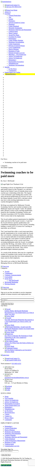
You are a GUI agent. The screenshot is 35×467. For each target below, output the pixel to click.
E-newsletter (8, 277)
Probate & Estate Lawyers (17, 53)
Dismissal (11, 24)
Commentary (13, 70)
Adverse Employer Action (17, 22)
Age (10, 17)
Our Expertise (9, 398)
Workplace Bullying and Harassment (20, 30)
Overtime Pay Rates (15, 37)
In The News (13, 69)
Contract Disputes (10, 435)
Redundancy (12, 60)
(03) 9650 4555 (16, 7)
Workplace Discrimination (13, 433)
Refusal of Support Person (17, 46)
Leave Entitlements (14, 47)
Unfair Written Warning (16, 40)
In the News (8, 278)
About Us (8, 12)
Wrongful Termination (15, 28)
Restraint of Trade (14, 51)
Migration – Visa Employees (17, 54)
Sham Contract (13, 33)
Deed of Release (14, 49)
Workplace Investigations (16, 42)
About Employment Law (12, 405)
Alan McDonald (14, 280)
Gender (11, 19)
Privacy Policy (9, 418)
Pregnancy (12, 21)
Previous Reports (10, 284)
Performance (12, 38)
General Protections (15, 15)
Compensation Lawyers (12, 446)
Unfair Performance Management (15, 440)
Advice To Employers (15, 58)
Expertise (7, 14)
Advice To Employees (15, 56)
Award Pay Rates (14, 35)
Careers (7, 414)
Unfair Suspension (14, 44)
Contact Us (16, 5)
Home (15, 10)
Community (8, 419)
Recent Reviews (11, 74)
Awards (7, 271)
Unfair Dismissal (14, 26)
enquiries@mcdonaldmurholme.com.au (17, 377)
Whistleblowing (13, 63)
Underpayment (13, 31)
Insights (7, 67)
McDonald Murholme (11, 282)
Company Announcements (13, 275)
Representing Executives (16, 62)
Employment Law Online (12, 72)
